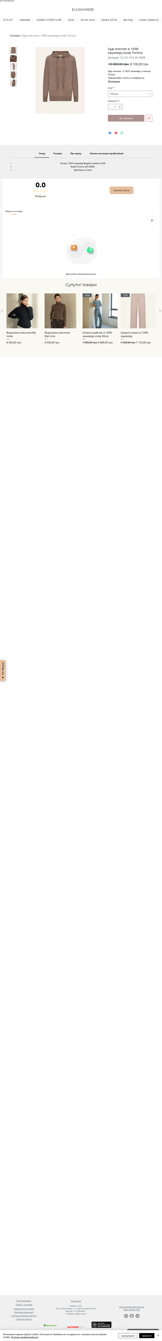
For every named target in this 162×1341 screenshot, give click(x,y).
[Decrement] (110, 107)
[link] (42, 153)
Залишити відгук (121, 190)
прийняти (147, 1335)
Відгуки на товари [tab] (14, 211)
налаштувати (128, 1335)
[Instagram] (126, 1316)
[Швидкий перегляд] (23, 310)
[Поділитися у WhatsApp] (122, 133)
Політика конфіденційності (24, 1337)
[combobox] (130, 94)
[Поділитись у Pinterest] (116, 133)
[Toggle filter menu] (152, 220)
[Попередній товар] (2, 311)
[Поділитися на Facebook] (110, 133)
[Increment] (120, 107)
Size (111, 87)
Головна (15, 35)
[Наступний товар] (160, 311)
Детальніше (114, 81)
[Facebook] (132, 1316)
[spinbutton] (115, 107)
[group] (81, 320)
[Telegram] (137, 1316)
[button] (25, 19)
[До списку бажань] (149, 118)
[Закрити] (158, 1335)
